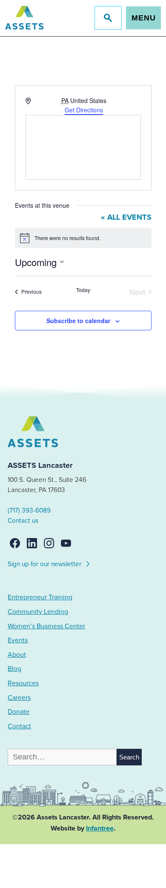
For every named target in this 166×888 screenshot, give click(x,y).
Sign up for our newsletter (45, 564)
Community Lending (38, 611)
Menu (144, 18)
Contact (19, 726)
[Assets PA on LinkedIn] (32, 543)
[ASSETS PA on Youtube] (66, 543)
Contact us (23, 520)
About (17, 654)
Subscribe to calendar (78, 320)
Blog (14, 669)
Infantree (100, 828)
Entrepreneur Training (40, 597)
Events (18, 640)
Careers (19, 697)
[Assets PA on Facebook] (15, 543)
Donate (18, 712)
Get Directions (84, 110)
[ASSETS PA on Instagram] (49, 543)
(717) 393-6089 (29, 510)
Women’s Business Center (46, 626)
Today (83, 289)
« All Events (126, 217)
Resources (23, 683)
